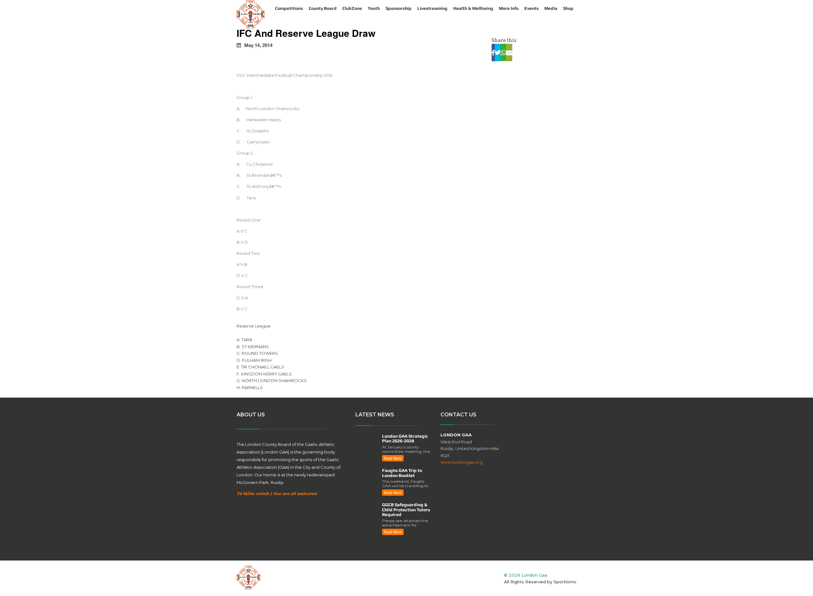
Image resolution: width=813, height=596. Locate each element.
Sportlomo (565, 581)
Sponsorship (399, 8)
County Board (323, 8)
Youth (374, 8)
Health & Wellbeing (473, 8)
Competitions (289, 8)
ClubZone (352, 8)
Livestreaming (432, 8)
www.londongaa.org (461, 462)
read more (393, 458)
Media (550, 8)
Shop (568, 8)
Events (531, 8)
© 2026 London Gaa (525, 575)
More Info (509, 8)
